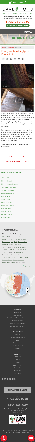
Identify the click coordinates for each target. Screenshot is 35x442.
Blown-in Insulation (7, 181)
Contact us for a (17, 26)
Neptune (15, 255)
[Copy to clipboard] (22, 58)
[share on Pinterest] (15, 58)
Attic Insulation (6, 178)
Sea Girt (15, 260)
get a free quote (17, 390)
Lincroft (10, 249)
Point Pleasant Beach (22, 257)
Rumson (10, 260)
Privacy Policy (10, 432)
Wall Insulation (5, 199)
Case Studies (17, 371)
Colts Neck (21, 242)
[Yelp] (3, 379)
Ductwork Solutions (7, 214)
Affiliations (17, 349)
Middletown (19, 252)
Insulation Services (11, 172)
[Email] (19, 58)
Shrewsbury (21, 260)
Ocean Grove (6, 257)
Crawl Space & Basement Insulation (17, 318)
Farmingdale (18, 244)
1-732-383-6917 (18, 405)
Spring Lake (5, 262)
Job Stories (17, 374)
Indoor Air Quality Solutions (17, 324)
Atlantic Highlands (7, 239)
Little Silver (15, 249)
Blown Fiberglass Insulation (9, 184)
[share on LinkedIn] (11, 58)
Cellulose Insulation (7, 190)
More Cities (28, 266)
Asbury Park (18, 237)
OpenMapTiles (13, 294)
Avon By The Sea (17, 239)
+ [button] (27, 289)
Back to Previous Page (18, 157)
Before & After (17, 365)
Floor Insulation (6, 208)
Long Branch (22, 249)
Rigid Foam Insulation (8, 205)
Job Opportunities (17, 346)
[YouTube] (13, 379)
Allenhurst (5, 237)
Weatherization (6, 211)
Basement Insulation (7, 193)
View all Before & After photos (18, 161)
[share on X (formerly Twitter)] (7, 58)
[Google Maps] (10, 379)
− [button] (27, 291)
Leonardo (4, 249)
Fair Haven (12, 244)
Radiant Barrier (6, 196)
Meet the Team (17, 343)
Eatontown (5, 244)
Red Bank (5, 260)
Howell (24, 247)
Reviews (17, 362)
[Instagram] (15, 379)
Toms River (12, 262)
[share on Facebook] (3, 58)
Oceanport (13, 257)
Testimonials (17, 357)
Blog (17, 340)
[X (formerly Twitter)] (5, 379)
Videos (17, 359)
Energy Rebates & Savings (17, 337)
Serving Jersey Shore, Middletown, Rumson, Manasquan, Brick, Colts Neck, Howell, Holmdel (17, 17)
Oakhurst (20, 255)
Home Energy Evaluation (17, 326)
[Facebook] (8, 379)
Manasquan (5, 252)
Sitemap (26, 432)
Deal (25, 242)
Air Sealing (17, 312)
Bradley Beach (6, 242)
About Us (17, 334)
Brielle (15, 242)
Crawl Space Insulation (8, 187)
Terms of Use (19, 432)
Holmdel (19, 247)
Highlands (14, 247)
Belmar (24, 239)
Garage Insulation (6, 202)
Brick (12, 242)
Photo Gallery (5, 217)
